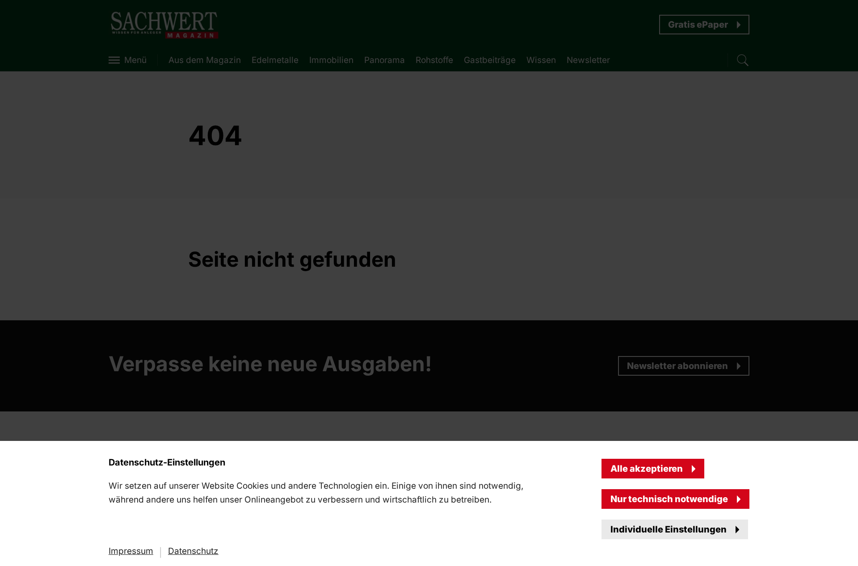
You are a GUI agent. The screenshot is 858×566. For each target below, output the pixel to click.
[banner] (429, 283)
